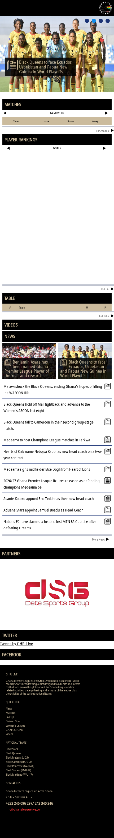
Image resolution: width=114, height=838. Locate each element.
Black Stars (12, 749)
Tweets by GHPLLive (16, 644)
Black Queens (13, 753)
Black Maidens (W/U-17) (19, 774)
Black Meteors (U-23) (17, 757)
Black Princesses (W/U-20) (20, 766)
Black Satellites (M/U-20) (19, 762)
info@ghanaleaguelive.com (24, 809)
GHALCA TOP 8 (14, 730)
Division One (13, 721)
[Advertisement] (57, 169)
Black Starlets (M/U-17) (18, 770)
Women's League (15, 725)
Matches (10, 713)
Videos (9, 734)
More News (98, 539)
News (9, 708)
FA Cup (10, 717)
